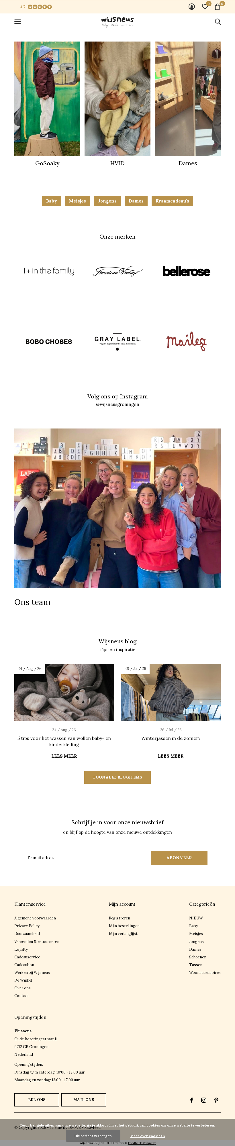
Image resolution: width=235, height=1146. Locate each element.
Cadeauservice (27, 957)
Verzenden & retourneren (36, 941)
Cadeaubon (24, 964)
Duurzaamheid (27, 933)
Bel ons (36, 1099)
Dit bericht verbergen (93, 1136)
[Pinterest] (216, 1100)
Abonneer (179, 857)
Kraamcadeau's (172, 201)
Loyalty (21, 949)
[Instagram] (203, 1100)
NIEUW (196, 918)
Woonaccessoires (205, 972)
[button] (18, 21)
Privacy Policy (27, 925)
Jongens (107, 201)
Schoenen (197, 957)
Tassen (195, 964)
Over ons (22, 988)
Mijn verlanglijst (123, 933)
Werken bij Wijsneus (32, 972)
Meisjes (77, 201)
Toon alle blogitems (117, 777)
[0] (217, 6)
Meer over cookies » (147, 1136)
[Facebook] (191, 1100)
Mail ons (83, 1099)
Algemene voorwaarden (35, 918)
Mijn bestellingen (124, 925)
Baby (51, 201)
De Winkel (23, 980)
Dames (136, 201)
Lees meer (64, 756)
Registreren (119, 918)
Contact (21, 995)
